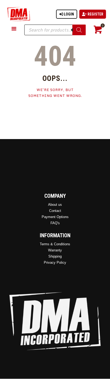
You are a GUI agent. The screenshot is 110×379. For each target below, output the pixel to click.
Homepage (55, 111)
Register (95, 14)
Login (68, 14)
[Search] (79, 30)
